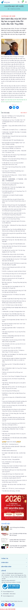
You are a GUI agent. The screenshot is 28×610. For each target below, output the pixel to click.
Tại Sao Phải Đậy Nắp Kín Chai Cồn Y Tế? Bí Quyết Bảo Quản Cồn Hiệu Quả (14, 259)
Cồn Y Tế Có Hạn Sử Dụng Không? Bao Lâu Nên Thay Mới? (14, 167)
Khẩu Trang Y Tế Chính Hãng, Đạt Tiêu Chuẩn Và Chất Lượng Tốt (14, 414)
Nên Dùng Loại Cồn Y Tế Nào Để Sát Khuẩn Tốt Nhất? (13, 364)
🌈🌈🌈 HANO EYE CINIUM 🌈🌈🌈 (11, 441)
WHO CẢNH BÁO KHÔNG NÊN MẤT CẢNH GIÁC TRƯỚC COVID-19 (13, 447)
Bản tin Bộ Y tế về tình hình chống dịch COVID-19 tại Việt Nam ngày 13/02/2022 (14, 481)
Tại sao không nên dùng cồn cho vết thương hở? (14, 273)
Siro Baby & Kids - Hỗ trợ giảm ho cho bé (12, 457)
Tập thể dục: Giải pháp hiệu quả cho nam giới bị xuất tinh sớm (14, 383)
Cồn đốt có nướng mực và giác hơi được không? (14, 271)
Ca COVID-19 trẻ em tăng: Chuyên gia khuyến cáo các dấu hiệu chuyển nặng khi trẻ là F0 (14, 477)
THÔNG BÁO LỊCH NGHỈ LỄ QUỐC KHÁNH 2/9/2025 (12, 196)
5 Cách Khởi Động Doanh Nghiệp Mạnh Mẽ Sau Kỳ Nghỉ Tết (14, 308)
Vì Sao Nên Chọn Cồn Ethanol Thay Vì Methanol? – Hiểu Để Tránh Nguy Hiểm (14, 155)
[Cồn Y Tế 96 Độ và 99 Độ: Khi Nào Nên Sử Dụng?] (14, 534)
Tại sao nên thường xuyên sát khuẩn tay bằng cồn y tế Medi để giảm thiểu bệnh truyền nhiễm (14, 402)
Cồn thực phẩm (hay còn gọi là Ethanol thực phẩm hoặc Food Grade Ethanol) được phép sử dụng (14, 200)
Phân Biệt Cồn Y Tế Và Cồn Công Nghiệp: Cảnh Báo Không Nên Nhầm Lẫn (13, 187)
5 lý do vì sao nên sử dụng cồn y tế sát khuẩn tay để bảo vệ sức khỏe (14, 406)
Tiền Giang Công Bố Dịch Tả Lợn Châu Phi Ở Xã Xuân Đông (13, 332)
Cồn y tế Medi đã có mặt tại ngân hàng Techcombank (11, 462)
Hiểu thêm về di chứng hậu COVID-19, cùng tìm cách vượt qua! (14, 434)
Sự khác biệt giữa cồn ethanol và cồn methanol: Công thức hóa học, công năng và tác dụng (14, 410)
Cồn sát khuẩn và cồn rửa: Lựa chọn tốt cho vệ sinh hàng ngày (13, 344)
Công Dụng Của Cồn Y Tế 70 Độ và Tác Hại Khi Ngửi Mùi (13, 295)
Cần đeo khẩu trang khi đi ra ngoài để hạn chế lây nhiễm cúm (14, 234)
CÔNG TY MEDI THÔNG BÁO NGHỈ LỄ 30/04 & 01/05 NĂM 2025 (13, 222)
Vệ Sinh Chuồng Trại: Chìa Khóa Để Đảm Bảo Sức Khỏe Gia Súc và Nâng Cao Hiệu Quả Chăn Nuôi (14, 230)
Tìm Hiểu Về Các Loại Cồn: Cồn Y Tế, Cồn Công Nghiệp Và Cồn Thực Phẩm (13, 251)
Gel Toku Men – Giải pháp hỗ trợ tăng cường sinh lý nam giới (14, 226)
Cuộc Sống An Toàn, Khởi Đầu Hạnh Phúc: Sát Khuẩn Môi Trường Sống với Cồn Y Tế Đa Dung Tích (13, 315)
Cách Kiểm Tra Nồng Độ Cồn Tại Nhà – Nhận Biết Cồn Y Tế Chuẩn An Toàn (14, 151)
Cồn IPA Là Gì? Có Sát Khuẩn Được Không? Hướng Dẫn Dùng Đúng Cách (12, 183)
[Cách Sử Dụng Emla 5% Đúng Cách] (14, 528)
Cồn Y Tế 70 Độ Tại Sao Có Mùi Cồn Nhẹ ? (12, 305)
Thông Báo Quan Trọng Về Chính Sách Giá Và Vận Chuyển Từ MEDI (14, 136)
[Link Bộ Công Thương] (11, 586)
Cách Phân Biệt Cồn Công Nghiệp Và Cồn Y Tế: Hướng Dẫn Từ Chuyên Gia (13, 287)
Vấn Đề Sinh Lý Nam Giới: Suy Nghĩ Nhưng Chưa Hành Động (13, 394)
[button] (25, 2)
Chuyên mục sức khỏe (8, 16)
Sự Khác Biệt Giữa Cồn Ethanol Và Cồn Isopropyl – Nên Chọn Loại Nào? (14, 247)
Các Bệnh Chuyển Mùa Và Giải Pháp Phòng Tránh (14, 298)
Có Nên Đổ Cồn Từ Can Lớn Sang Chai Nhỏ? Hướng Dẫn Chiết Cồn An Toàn (13, 163)
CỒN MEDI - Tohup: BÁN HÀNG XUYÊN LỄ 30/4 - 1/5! (14, 126)
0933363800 (6, 593)
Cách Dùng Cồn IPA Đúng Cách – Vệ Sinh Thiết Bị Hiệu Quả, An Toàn (14, 175)
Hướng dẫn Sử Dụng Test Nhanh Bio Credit (12, 474)
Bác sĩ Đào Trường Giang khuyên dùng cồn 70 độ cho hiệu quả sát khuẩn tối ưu (14, 291)
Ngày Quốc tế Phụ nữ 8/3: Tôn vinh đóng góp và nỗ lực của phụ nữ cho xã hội (14, 387)
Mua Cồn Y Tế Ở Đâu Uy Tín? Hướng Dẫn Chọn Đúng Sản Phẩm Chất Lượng (13, 116)
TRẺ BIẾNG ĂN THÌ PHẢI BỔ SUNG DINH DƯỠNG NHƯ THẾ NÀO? (14, 438)
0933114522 (12, 593)
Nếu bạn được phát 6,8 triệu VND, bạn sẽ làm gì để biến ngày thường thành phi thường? (14, 301)
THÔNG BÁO (5, 431)
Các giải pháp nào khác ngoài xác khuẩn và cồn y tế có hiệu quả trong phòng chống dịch (14, 209)
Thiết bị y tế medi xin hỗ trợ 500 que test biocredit (12, 373)
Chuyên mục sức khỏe (15, 8)
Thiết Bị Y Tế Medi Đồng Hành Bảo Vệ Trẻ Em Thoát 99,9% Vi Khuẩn (13, 336)
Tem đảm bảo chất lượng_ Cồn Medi (11, 491)
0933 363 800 (11, 609)
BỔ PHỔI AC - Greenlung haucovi (10, 444)
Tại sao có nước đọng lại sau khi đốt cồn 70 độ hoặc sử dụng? (13, 268)
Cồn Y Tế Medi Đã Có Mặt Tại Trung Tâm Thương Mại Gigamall (14, 369)
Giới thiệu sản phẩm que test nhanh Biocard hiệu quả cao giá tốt (14, 470)
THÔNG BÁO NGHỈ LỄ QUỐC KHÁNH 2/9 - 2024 (14, 256)
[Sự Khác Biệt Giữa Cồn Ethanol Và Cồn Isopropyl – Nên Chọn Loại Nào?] (14, 540)
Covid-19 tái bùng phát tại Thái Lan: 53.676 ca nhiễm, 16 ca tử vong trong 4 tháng (13, 218)
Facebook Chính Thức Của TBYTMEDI (11, 348)
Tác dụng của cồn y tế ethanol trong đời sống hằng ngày (13, 379)
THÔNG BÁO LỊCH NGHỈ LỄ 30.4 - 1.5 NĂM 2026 (14, 129)
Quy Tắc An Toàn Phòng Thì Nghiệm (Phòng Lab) (14, 376)
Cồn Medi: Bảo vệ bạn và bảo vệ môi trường (13, 254)
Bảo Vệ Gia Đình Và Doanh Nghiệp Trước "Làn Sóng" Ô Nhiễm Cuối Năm (13, 143)
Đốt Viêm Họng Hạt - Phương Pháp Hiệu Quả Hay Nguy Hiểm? (14, 283)
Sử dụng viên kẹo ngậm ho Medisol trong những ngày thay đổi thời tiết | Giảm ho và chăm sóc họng (14, 360)
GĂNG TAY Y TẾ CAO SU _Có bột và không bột (13, 488)
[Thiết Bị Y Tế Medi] (5, 2)
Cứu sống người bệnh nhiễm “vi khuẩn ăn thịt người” (13, 328)
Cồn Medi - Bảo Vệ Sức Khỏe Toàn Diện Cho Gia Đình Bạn (13, 485)
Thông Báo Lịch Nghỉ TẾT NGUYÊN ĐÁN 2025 (13, 244)
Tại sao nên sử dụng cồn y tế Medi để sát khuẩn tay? (14, 398)
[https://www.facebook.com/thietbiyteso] (2, 604)
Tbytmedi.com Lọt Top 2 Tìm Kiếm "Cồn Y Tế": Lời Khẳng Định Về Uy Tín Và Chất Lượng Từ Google (13, 121)
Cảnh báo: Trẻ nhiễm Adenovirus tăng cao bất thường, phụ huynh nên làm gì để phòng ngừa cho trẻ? (13, 419)
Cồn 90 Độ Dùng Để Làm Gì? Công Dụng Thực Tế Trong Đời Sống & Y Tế (14, 192)
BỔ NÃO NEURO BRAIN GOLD (9, 450)
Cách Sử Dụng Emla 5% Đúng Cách (10, 390)
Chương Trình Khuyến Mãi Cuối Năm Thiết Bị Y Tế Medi (14, 320)
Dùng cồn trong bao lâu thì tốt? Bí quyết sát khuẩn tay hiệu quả (13, 279)
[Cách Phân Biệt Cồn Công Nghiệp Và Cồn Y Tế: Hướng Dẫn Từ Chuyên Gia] (14, 546)
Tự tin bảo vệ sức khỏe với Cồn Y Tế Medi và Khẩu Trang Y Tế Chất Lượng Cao (13, 351)
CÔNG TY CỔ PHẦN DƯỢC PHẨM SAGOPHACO (12, 573)
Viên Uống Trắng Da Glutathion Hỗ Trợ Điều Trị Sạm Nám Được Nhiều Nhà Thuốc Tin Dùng (13, 428)
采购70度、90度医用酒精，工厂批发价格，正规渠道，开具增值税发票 (14, 179)
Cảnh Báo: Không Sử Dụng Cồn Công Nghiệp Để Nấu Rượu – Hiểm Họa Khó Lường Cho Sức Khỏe (14, 205)
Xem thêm (23, 112)
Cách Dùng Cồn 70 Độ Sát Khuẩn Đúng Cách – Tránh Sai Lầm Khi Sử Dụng (13, 171)
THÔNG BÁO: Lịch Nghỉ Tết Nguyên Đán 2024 (13, 311)
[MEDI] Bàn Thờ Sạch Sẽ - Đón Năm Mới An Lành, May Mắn (14, 240)
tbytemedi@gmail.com (8, 591)
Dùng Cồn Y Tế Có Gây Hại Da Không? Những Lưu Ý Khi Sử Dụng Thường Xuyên (14, 159)
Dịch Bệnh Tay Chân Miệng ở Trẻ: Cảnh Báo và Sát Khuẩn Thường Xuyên (14, 355)
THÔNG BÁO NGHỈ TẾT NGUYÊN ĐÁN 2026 (13, 140)
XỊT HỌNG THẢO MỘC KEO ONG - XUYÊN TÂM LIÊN (13, 453)
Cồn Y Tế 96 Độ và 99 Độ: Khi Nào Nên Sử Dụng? (14, 237)
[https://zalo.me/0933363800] (12, 604)
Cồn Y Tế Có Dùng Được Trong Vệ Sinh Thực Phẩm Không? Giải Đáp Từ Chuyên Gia (13, 147)
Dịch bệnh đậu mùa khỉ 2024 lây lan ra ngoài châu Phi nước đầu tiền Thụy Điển (14, 263)
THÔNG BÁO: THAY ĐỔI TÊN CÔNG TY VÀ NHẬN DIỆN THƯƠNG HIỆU (14, 132)
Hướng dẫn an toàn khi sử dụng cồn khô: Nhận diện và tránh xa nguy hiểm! (13, 340)
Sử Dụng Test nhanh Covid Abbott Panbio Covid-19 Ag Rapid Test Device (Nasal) (14, 466)
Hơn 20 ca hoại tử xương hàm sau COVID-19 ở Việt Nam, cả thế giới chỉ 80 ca (13, 424)
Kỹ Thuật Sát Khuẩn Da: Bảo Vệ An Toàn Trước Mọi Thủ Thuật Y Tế (13, 324)
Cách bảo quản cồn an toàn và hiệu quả (11, 276)
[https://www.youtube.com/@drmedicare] (6, 604)
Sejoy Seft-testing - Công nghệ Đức (11, 459)
